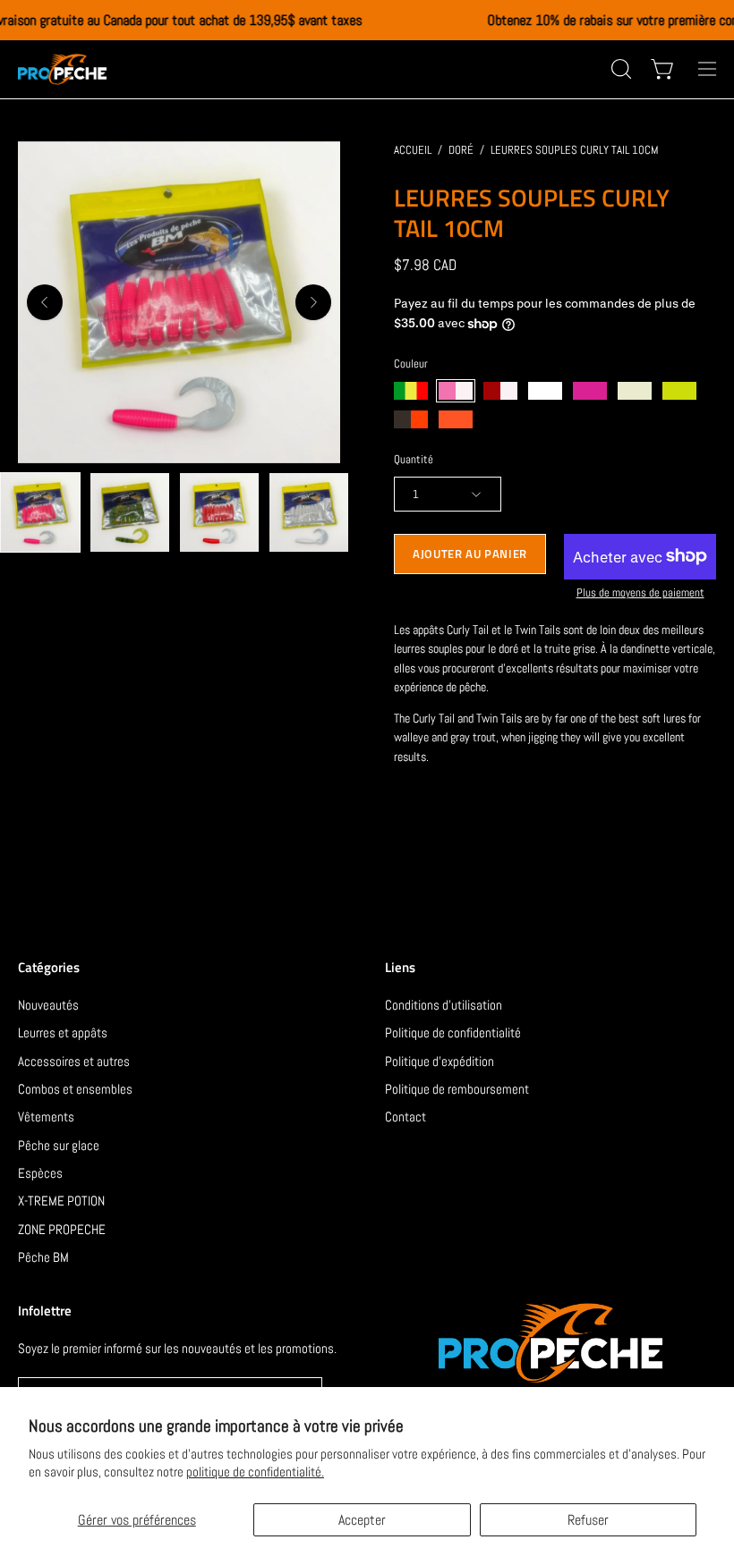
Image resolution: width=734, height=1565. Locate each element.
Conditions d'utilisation (443, 1004)
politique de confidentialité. (255, 1471)
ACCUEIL (412, 149)
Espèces (40, 1172)
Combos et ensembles (75, 1088)
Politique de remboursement (457, 1088)
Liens (400, 968)
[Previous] (45, 302)
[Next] (313, 302)
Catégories (49, 968)
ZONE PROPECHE (62, 1228)
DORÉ (461, 149)
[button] (619, 68)
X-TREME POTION (61, 1200)
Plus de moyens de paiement (640, 592)
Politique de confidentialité (453, 1032)
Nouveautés (48, 1004)
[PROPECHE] (62, 69)
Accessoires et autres (74, 1060)
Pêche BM (43, 1256)
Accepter (362, 1519)
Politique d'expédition (439, 1060)
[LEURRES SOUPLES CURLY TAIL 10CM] (40, 512)
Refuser (588, 1519)
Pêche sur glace (58, 1144)
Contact (405, 1116)
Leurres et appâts (62, 1032)
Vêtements (46, 1116)
